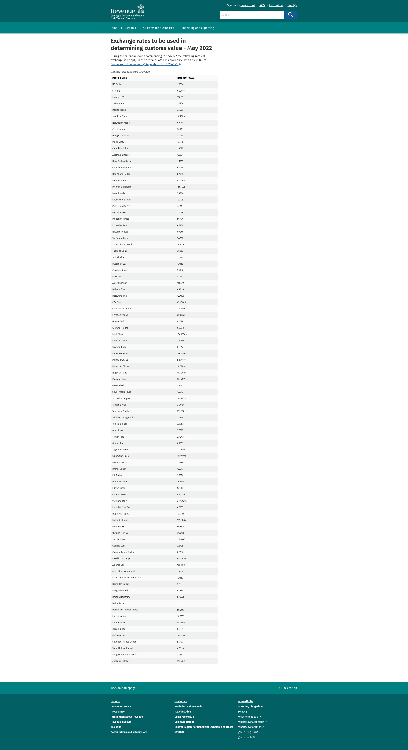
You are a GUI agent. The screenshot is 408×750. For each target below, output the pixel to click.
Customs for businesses (158, 28)
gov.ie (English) (247, 732)
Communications (184, 721)
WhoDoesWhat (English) (251, 721)
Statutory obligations (250, 706)
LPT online (276, 5)
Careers (115, 701)
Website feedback (248, 716)
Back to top (289, 688)
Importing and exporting (198, 28)
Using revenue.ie (184, 716)
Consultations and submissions (129, 732)
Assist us (116, 726)
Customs (130, 28)
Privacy (242, 711)
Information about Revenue (127, 716)
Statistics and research (188, 706)
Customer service (121, 706)
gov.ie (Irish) (245, 737)
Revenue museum (121, 721)
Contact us (181, 701)
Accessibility (245, 701)
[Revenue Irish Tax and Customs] (127, 11)
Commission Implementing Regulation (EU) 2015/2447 (144, 64)
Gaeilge (292, 5)
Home (113, 28)
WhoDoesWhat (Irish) (250, 726)
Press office (118, 711)
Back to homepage (123, 688)
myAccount (247, 5)
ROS (262, 5)
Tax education (183, 711)
